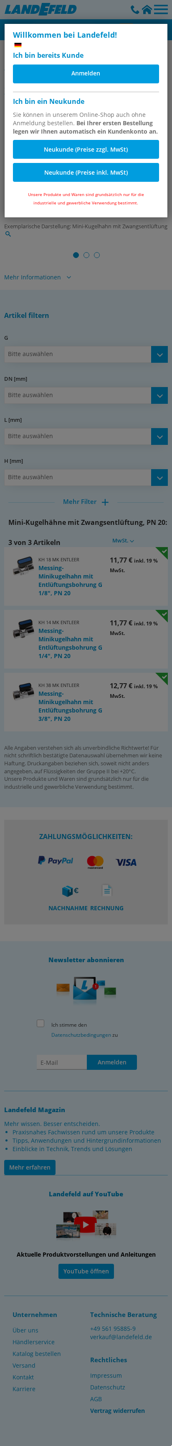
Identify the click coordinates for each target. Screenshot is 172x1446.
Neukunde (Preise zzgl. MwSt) (86, 149)
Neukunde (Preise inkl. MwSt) (86, 172)
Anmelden (85, 73)
